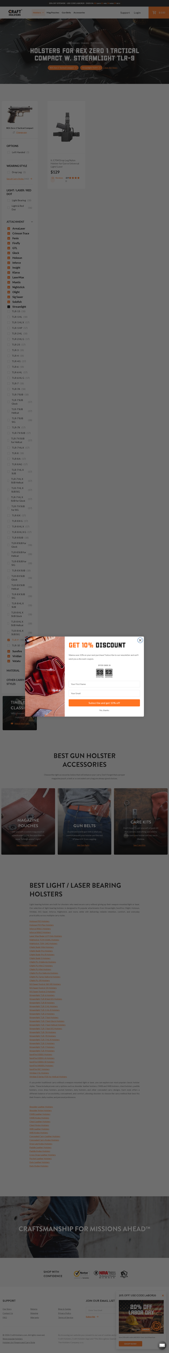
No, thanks (104, 710)
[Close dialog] (140, 640)
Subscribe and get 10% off (104, 702)
